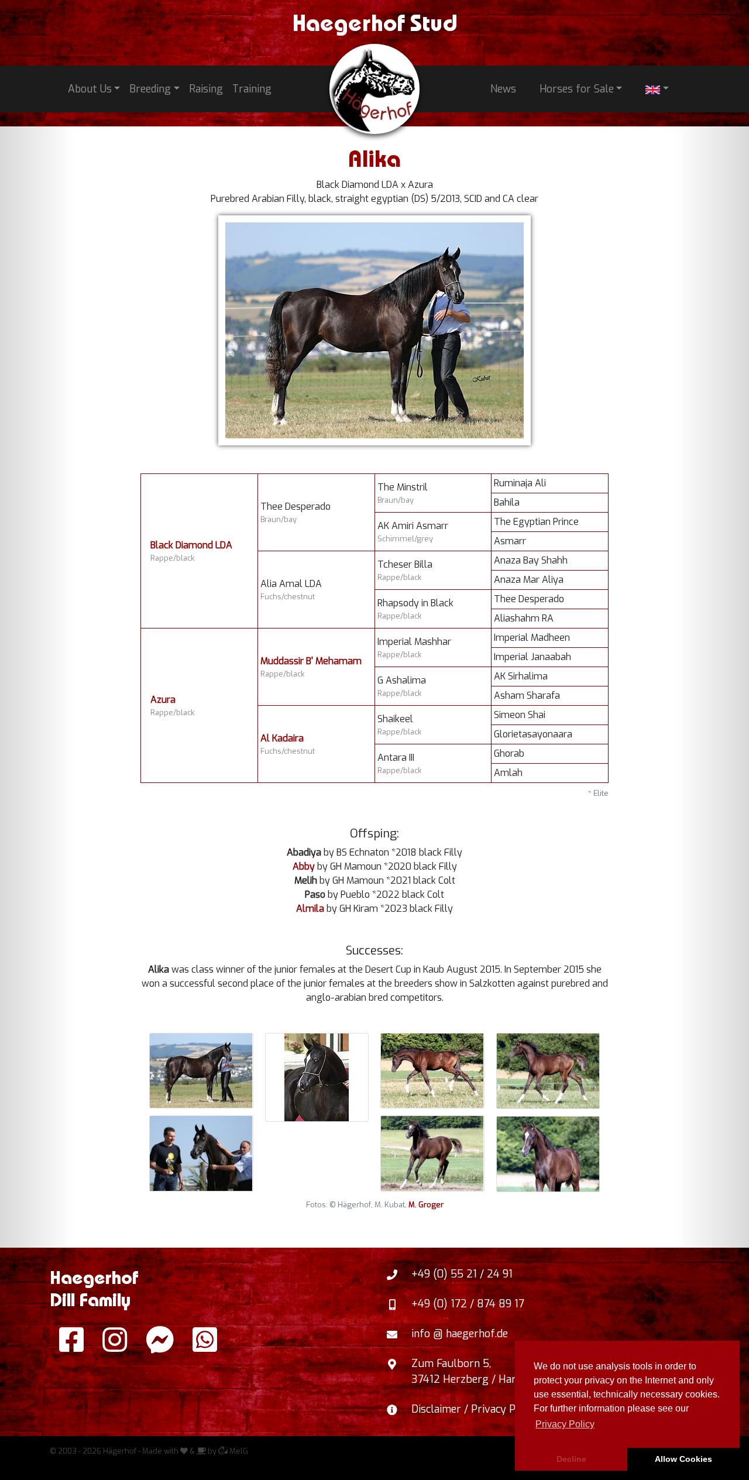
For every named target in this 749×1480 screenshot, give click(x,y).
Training (252, 89)
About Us (90, 89)
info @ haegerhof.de (459, 1334)
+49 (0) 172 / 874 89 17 (467, 1304)
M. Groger (426, 1205)
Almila (310, 908)
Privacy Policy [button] (565, 1424)
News (503, 89)
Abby (304, 866)
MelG (238, 1451)
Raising (206, 89)
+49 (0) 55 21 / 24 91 (462, 1274)
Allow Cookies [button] (683, 1459)
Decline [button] (571, 1459)
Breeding (150, 89)
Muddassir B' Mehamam (311, 661)
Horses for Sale (577, 89)
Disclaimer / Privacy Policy (474, 1409)
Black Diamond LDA (191, 545)
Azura (163, 699)
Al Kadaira (282, 738)
